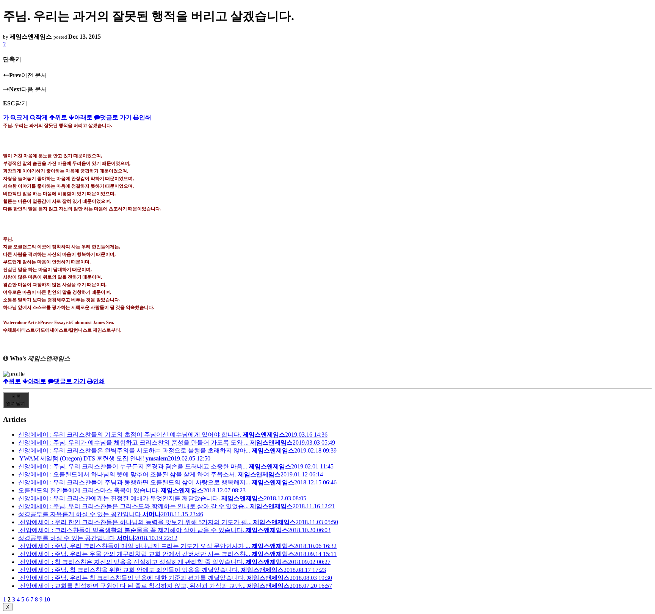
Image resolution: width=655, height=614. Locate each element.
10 (47, 599)
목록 (16, 400)
